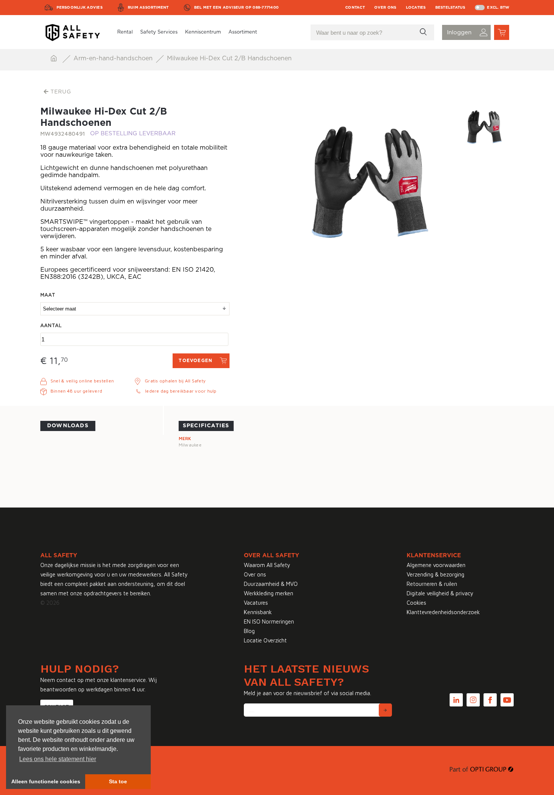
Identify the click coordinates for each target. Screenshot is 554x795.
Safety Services (159, 32)
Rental (125, 32)
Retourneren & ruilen (432, 584)
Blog (249, 631)
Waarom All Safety (267, 565)
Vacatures (256, 602)
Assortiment (242, 32)
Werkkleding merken (268, 593)
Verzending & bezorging (435, 574)
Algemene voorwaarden (436, 565)
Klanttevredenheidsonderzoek (443, 612)
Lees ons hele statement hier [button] (57, 759)
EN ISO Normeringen (269, 621)
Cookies (416, 602)
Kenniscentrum (203, 32)
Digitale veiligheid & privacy (440, 593)
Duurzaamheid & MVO (271, 584)
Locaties (416, 7)
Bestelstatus (450, 7)
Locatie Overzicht (265, 640)
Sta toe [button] (118, 781)
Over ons (385, 7)
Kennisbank (258, 612)
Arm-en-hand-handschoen (114, 58)
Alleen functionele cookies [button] (45, 781)
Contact (355, 7)
